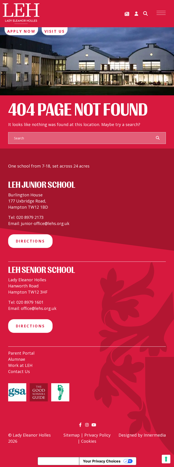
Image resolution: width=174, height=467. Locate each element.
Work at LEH (20, 365)
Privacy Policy (97, 435)
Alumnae (16, 359)
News (127, 14)
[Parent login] (136, 13)
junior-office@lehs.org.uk (45, 223)
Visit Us (54, 31)
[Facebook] (80, 424)
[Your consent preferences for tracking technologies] (166, 459)
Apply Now (21, 31)
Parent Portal (21, 353)
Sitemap (71, 435)
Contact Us (19, 371)
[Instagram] (87, 424)
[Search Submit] (157, 138)
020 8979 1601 (30, 302)
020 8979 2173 (30, 217)
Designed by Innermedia (142, 435)
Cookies (88, 441)
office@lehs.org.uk (38, 308)
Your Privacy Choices (102, 461)
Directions (30, 241)
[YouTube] (94, 424)
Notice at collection (58, 461)
